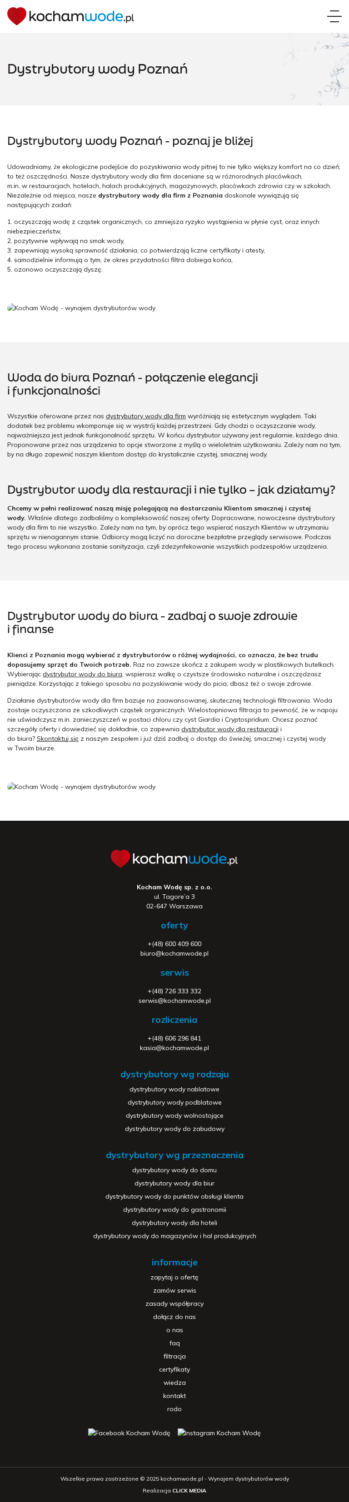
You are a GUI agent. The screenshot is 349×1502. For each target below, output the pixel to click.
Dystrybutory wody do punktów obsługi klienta (174, 1196)
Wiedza (175, 1382)
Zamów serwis (174, 1290)
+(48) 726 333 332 (174, 991)
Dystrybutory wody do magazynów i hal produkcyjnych (174, 1236)
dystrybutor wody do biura (82, 674)
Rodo (174, 1409)
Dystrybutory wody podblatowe (175, 1102)
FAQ (175, 1343)
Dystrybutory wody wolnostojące (175, 1115)
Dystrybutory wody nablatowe (174, 1089)
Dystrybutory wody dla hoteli (174, 1223)
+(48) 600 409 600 (174, 944)
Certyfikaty (174, 1369)
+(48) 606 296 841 (174, 1038)
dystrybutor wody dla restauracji (230, 729)
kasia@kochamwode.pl (174, 1048)
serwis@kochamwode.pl (175, 1000)
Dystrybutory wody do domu (174, 1170)
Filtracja (175, 1356)
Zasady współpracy (174, 1303)
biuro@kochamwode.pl (174, 953)
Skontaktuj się (58, 738)
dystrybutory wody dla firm (146, 416)
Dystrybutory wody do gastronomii (174, 1209)
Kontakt (174, 1396)
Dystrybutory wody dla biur (174, 1183)
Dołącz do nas (174, 1317)
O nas (174, 1330)
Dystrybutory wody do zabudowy (174, 1129)
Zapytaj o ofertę (174, 1277)
